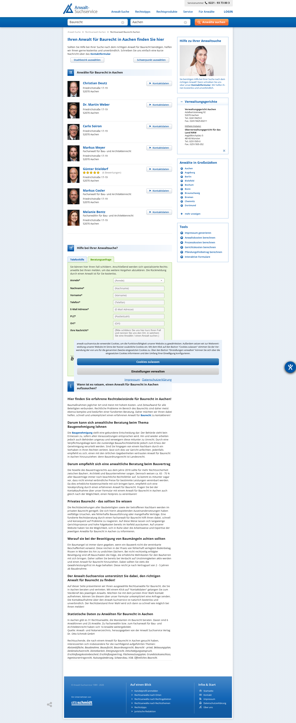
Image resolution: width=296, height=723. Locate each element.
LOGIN (228, 12)
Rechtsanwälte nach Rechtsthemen (152, 703)
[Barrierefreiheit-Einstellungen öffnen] (290, 367)
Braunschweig (192, 193)
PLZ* (73, 316)
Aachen (189, 168)
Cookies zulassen (148, 362)
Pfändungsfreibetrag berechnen (203, 252)
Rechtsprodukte (166, 12)
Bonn (187, 189)
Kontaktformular (100, 53)
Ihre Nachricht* (79, 330)
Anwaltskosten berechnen (200, 237)
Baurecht (146, 415)
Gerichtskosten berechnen (200, 247)
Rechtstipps (142, 12)
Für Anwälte (206, 12)
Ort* (73, 323)
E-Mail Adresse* (79, 309)
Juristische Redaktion (145, 711)
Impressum (132, 380)
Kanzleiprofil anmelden (146, 690)
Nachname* (77, 288)
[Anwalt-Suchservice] (82, 9)
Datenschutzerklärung (157, 380)
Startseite (208, 690)
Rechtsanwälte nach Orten (147, 695)
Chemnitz (190, 201)
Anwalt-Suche (120, 12)
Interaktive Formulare (197, 256)
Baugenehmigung (82, 432)
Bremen (189, 197)
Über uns (208, 707)
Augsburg (190, 172)
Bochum (189, 184)
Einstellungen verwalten (148, 371)
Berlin (188, 176)
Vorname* (76, 295)
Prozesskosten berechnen (200, 242)
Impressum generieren (198, 232)
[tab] (87, 60)
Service (188, 12)
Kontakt (208, 694)
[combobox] (139, 280)
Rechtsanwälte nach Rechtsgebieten (152, 699)
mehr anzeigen (192, 213)
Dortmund (190, 205)
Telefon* (75, 302)
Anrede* (75, 280)
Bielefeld (189, 180)
